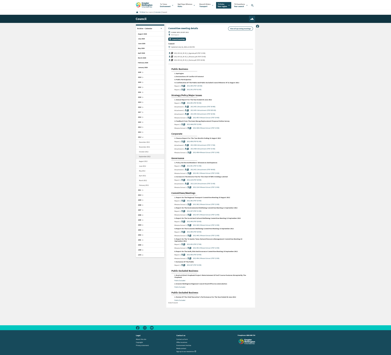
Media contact (181, 348)
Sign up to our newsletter (186, 351)
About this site (141, 339)
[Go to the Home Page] (247, 341)
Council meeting (178, 39)
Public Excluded (179, 280)
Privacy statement (142, 345)
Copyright (139, 342)
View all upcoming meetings (240, 29)
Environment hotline (183, 345)
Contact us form (182, 339)
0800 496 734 (250, 335)
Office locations (181, 342)
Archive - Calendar (144, 28)
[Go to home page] (144, 5)
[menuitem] (166, 5)
